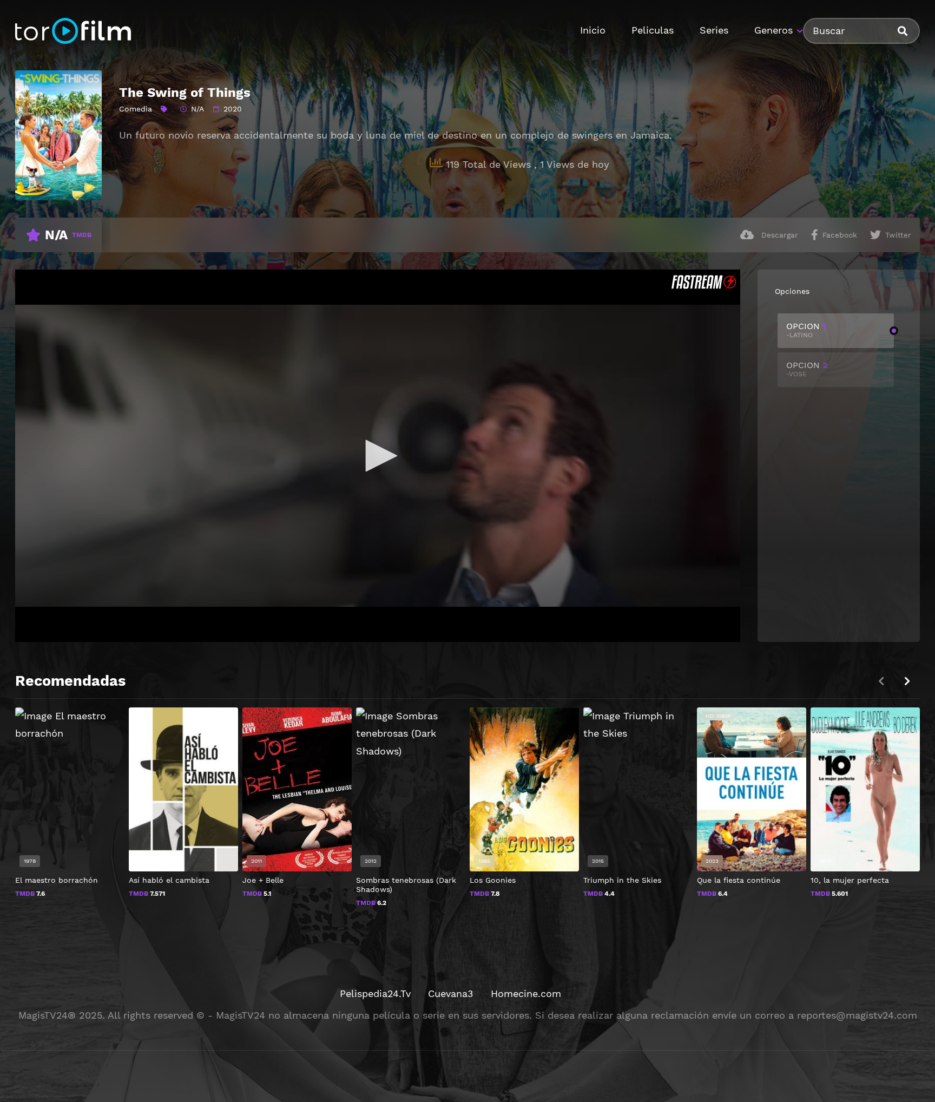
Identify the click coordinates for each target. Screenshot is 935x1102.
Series (714, 30)
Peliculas (652, 30)
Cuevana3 (450, 993)
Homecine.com (526, 993)
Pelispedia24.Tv (375, 993)
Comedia (135, 108)
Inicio (592, 30)
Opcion (806, 330)
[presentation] (907, 681)
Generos (773, 30)
